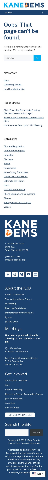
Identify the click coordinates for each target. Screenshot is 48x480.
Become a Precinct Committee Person (24, 394)
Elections (8, 159)
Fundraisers (10, 167)
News (6, 80)
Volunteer (10, 403)
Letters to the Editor (14, 180)
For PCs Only (11, 321)
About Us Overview (14, 294)
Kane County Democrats (16, 172)
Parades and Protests (14, 189)
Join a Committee (13, 398)
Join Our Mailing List (14, 88)
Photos (7, 198)
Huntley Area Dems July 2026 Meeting (23, 125)
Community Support (14, 150)
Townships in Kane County (18, 299)
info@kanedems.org (15, 259)
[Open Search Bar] (41, 12)
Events (7, 163)
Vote (7, 384)
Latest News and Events (16, 176)
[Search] (37, 58)
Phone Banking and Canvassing (19, 193)
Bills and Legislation (14, 146)
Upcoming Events (13, 84)
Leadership (11, 303)
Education (9, 154)
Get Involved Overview (16, 380)
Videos (7, 206)
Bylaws (8, 317)
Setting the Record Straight (17, 202)
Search (36, 432)
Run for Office (12, 407)
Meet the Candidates (15, 308)
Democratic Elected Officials (19, 312)
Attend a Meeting (14, 389)
